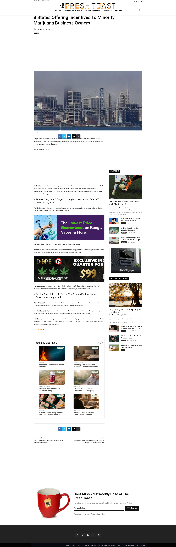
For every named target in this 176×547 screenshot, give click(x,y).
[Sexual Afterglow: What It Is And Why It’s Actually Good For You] (114, 328)
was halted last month (67, 319)
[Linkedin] (69, 136)
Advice (123, 350)
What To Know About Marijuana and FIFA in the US (124, 202)
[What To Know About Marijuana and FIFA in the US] (125, 187)
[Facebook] (60, 136)
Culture (112, 198)
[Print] (78, 136)
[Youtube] (99, 535)
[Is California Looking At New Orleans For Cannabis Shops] (114, 240)
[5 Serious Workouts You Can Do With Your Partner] (114, 338)
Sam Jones (41, 29)
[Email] (74, 136)
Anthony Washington (115, 207)
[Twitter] (64, 136)
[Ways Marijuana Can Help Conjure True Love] (125, 295)
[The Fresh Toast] (88, 6)
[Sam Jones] (35, 29)
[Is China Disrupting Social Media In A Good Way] (114, 230)
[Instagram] (83, 535)
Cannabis (36, 33)
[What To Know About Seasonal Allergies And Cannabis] (114, 220)
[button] (140, 10)
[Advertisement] (88, 53)
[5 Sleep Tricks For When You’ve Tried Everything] (114, 348)
